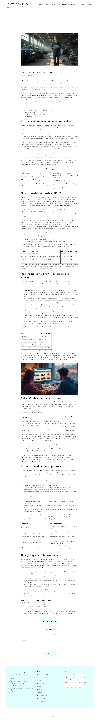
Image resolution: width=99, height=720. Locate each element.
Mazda (81, 679)
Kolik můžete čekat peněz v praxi (34, 112)
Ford (71, 682)
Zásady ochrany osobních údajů (69, 4)
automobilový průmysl (81, 684)
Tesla (39, 680)
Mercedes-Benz (42, 695)
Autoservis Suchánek (17, 4)
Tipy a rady (41, 701)
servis (66, 682)
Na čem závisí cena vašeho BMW (34, 108)
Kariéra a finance (43, 698)
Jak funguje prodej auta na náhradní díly (37, 106)
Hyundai (40, 683)
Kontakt (90, 4)
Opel (39, 692)
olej (72, 687)
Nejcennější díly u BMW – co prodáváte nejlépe (38, 110)
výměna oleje (82, 675)
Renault (67, 684)
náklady (67, 687)
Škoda (40, 686)
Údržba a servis (42, 675)
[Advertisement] (49, 22)
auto (76, 682)
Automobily (41, 677)
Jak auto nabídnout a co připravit (34, 114)
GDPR (83, 4)
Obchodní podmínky (51, 4)
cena (72, 684)
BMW (22, 76)
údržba (75, 675)
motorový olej (82, 682)
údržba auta (68, 675)
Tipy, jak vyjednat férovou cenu (33, 116)
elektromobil (78, 687)
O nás (41, 4)
